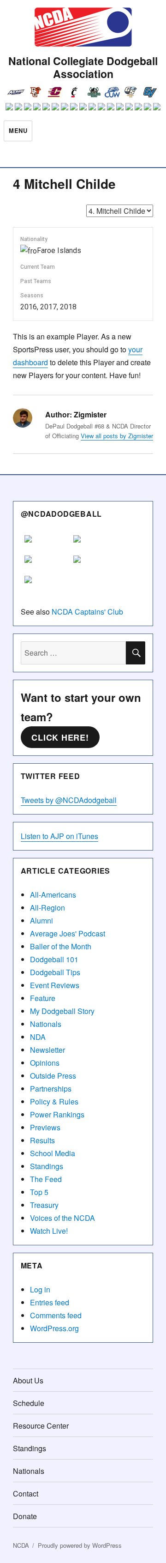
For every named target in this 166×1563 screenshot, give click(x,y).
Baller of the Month (60, 946)
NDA (38, 1037)
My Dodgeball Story (62, 1011)
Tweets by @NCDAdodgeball (69, 800)
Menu (18, 130)
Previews (45, 1127)
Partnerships (50, 1088)
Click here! (60, 737)
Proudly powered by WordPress (80, 1545)
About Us (28, 1380)
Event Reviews (54, 985)
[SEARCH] (135, 652)
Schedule (28, 1403)
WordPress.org (54, 1328)
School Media (52, 1153)
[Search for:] (73, 652)
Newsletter (47, 1049)
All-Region (47, 907)
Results (42, 1140)
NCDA (21, 1545)
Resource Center (41, 1425)
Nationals (45, 1024)
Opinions (44, 1062)
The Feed (46, 1179)
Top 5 (39, 1192)
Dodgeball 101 (54, 959)
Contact (25, 1493)
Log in (40, 1289)
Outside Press (53, 1075)
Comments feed (56, 1315)
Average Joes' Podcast (67, 933)
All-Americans (53, 894)
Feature (42, 998)
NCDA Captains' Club (87, 611)
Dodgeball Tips (55, 972)
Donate (25, 1516)
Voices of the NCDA (62, 1218)
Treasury (44, 1205)
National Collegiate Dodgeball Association (83, 67)
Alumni (41, 920)
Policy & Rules (54, 1101)
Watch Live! (49, 1230)
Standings (46, 1166)
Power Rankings (57, 1114)
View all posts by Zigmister (117, 435)
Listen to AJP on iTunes (59, 836)
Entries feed (49, 1302)
